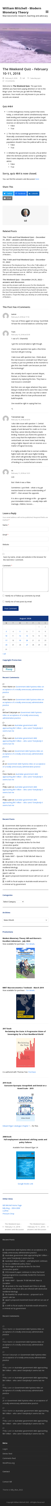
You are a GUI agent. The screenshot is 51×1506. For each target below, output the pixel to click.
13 (27, 636)
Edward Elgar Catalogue (12, 1126)
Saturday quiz (35, 78)
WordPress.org (8, 1463)
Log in (5, 1449)
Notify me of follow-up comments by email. (22, 596)
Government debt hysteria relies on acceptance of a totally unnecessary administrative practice (23, 689)
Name (6, 525)
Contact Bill (7, 1482)
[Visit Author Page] (25, 212)
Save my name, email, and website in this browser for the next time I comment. (24, 558)
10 (6, 636)
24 (6, 645)
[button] (47, 12)
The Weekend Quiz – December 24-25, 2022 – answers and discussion (23, 280)
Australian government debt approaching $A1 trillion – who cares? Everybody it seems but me (23, 728)
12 (20, 636)
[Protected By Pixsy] (9, 671)
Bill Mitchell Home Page (12, 1205)
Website (6, 544)
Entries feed (7, 1453)
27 (27, 645)
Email (5, 534)
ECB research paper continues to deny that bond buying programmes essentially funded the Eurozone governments (24, 851)
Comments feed (9, 1458)
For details (30, 944)
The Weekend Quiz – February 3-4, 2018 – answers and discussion (13, 1227)
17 (6, 640)
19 (20, 640)
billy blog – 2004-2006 (11, 1208)
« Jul (4, 654)
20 (27, 640)
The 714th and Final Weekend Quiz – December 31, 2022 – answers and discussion (24, 238)
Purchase (32, 1072)
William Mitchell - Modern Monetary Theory (22, 10)
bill (24, 78)
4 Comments (10, 81)
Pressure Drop (8, 1213)
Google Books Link (25, 1184)
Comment (7, 565)
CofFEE (5, 1211)
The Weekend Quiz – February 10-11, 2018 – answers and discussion (36, 1227)
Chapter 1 (26, 1126)
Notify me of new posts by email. (18, 601)
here (37, 179)
